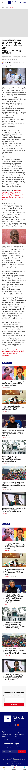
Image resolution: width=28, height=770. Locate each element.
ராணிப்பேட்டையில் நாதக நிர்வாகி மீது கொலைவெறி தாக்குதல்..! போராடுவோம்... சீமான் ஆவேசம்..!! (14, 510)
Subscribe (14, 704)
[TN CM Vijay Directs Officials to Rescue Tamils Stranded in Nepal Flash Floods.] (14, 397)
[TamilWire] (12, 2)
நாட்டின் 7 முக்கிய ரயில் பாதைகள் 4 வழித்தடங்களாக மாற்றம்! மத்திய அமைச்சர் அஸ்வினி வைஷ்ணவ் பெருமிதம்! (13, 433)
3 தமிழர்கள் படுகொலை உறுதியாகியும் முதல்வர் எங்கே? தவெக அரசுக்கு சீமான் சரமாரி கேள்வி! (14, 383)
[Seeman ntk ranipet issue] (14, 499)
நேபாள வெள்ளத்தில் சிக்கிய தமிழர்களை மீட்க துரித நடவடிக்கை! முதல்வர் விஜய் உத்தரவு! (13, 408)
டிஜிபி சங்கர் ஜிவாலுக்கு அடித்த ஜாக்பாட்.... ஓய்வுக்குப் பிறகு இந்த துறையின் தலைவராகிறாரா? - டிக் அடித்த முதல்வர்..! (13, 195)
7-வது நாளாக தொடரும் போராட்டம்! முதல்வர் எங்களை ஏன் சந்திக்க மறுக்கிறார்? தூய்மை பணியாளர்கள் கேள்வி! (13, 485)
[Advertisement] (14, 23)
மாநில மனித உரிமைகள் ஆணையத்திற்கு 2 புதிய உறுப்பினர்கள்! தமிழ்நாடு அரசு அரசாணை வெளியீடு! (11, 459)
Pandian (8, 62)
